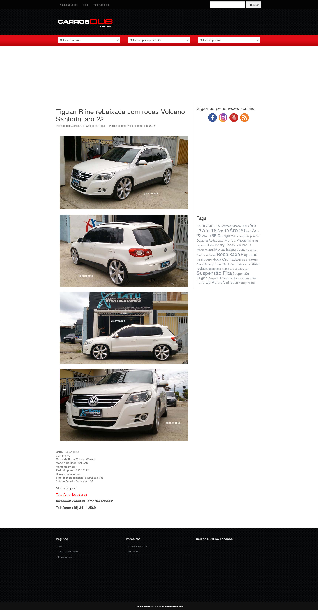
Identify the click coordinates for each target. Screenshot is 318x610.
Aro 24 (206, 236)
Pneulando (251, 249)
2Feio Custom (207, 225)
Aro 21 (249, 231)
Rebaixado (228, 253)
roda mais (243, 259)
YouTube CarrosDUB (137, 546)
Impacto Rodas (205, 245)
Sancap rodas (213, 264)
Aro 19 (223, 230)
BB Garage (221, 235)
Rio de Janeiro (204, 259)
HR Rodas (252, 240)
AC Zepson (224, 226)
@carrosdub (133, 552)
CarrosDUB (77, 125)
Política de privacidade (68, 552)
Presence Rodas (206, 255)
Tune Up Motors (210, 282)
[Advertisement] (159, 75)
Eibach (221, 240)
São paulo (214, 278)
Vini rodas (230, 282)
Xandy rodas (247, 282)
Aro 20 (237, 230)
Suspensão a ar (216, 269)
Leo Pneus (243, 244)
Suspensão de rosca (237, 268)
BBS (232, 236)
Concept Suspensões (247, 236)
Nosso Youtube (68, 4)
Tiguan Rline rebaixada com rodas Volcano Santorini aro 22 (120, 114)
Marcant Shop (205, 250)
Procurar (254, 4)
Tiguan (103, 125)
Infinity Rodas (225, 244)
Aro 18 (209, 230)
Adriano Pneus (240, 226)
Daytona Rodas (207, 240)
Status (247, 264)
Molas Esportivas (229, 249)
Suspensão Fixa (214, 272)
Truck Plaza (243, 278)
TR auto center (228, 278)
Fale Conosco (101, 4)
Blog (85, 4)
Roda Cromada (225, 259)
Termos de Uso (65, 557)
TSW (253, 278)
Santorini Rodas (233, 264)
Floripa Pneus (236, 240)
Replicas (249, 254)
